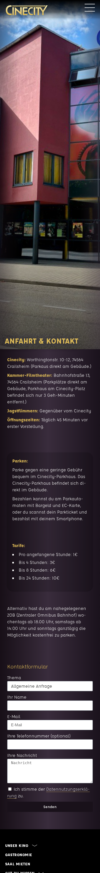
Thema (14, 677)
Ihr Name (16, 697)
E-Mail (13, 716)
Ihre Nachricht (22, 755)
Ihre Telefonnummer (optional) (39, 736)
